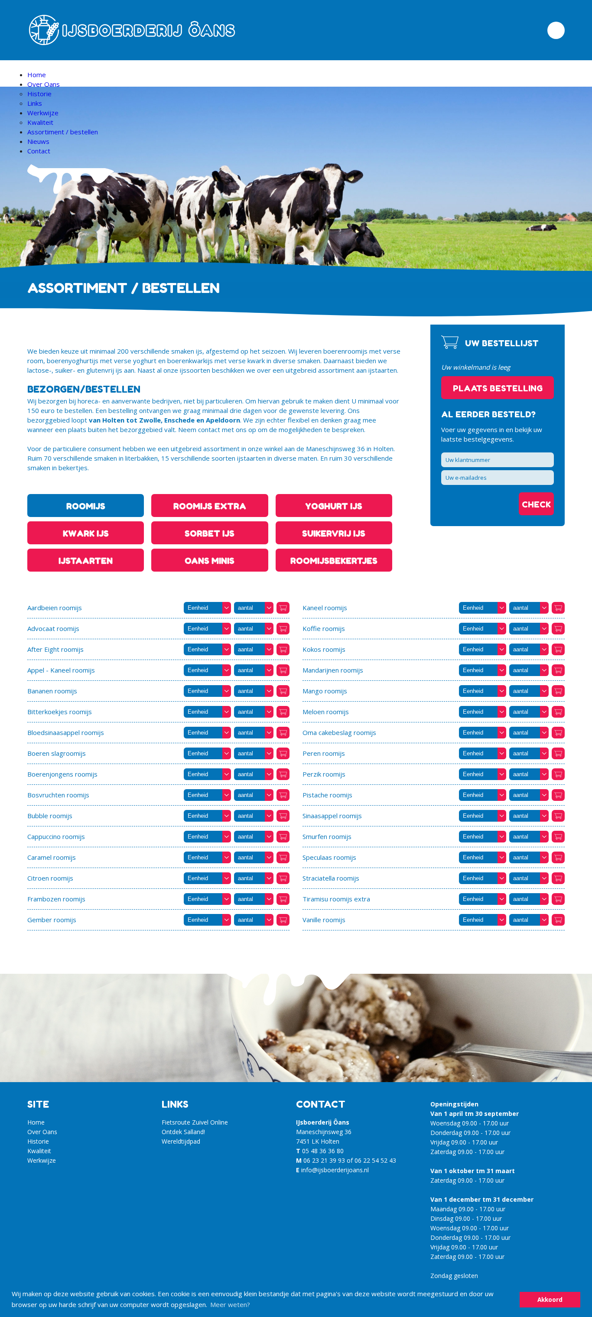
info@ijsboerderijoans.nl (335, 1170)
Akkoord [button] (550, 1300)
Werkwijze (43, 112)
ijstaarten (86, 561)
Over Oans (43, 84)
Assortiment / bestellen (62, 131)
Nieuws (38, 141)
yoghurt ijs (333, 506)
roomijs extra (209, 506)
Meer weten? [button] (230, 1304)
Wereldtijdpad (181, 1141)
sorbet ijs (209, 533)
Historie (39, 93)
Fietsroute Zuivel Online (195, 1122)
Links (34, 103)
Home (36, 74)
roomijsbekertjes (333, 561)
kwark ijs (86, 533)
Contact (38, 150)
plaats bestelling (498, 388)
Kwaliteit (40, 122)
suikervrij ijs (333, 533)
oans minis (209, 561)
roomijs (85, 506)
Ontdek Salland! (183, 1132)
